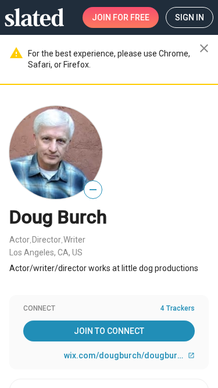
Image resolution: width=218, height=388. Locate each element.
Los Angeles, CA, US (46, 252)
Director (46, 239)
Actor (19, 239)
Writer (74, 239)
